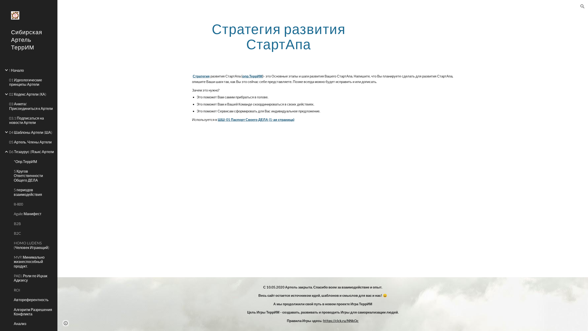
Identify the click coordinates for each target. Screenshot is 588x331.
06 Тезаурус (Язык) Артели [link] (31, 151)
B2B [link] (17, 223)
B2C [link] (17, 233)
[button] (582, 6)
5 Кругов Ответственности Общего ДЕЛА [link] (28, 175)
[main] (278, 36)
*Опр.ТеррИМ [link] (25, 161)
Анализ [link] (20, 323)
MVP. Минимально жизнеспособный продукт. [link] (29, 261)
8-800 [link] (18, 204)
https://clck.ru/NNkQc (341, 321)
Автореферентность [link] (31, 299)
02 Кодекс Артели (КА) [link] (27, 94)
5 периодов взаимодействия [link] (28, 192)
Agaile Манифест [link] (27, 213)
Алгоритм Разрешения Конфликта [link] (33, 311)
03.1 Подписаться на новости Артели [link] (26, 120)
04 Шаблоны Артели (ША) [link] (30, 132)
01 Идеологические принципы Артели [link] (25, 82)
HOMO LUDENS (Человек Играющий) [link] (31, 245)
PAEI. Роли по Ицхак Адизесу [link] (30, 278)
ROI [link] (17, 290)
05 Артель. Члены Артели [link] (30, 142)
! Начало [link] (16, 70)
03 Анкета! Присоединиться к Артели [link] (31, 106)
